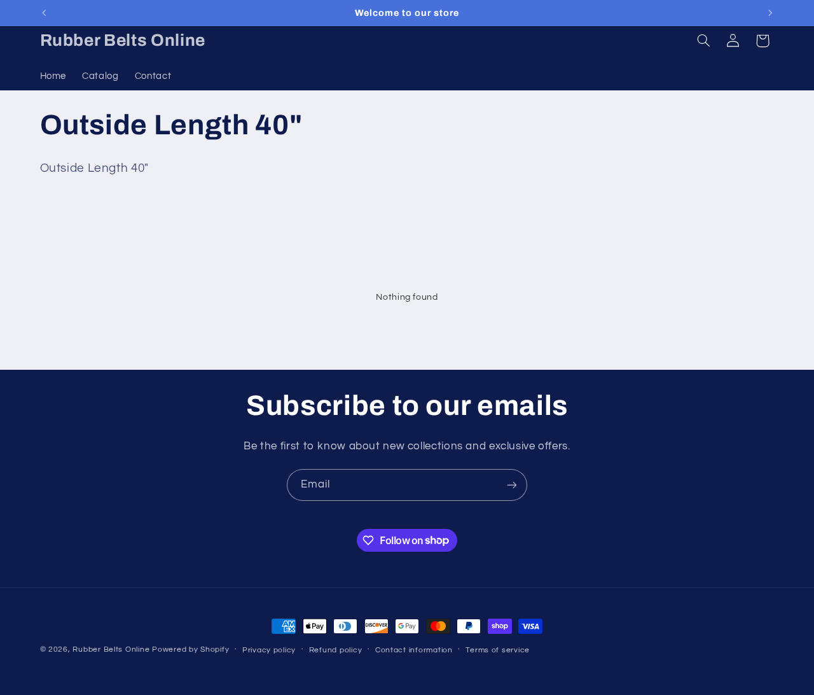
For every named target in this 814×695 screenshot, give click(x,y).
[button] (703, 40)
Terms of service (498, 650)
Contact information (414, 650)
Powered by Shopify (190, 649)
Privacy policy (269, 650)
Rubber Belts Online (110, 649)
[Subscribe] (512, 484)
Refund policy (335, 650)
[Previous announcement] (44, 12)
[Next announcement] (770, 12)
